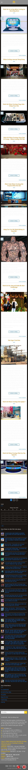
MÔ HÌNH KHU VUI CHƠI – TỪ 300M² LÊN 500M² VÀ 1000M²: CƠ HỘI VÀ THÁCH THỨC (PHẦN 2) (16, 659)
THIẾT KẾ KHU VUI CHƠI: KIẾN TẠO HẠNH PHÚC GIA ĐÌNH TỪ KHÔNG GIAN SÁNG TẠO (15, 540)
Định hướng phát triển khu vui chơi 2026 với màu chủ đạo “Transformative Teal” (16, 559)
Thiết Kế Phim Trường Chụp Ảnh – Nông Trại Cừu (14, 105)
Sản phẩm (3, 694)
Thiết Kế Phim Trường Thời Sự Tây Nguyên (14, 454)
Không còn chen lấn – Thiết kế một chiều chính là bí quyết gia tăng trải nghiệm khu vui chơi (15, 609)
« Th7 (2, 526)
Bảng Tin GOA (4, 697)
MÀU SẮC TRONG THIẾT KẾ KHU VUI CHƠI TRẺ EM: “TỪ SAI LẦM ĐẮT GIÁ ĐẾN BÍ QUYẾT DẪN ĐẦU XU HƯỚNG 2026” (15, 632)
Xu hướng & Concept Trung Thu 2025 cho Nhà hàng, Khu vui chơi (15, 580)
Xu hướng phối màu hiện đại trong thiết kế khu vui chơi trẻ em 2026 (15, 600)
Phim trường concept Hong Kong (14, 59)
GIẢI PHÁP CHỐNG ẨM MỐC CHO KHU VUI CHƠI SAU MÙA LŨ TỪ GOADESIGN (15, 572)
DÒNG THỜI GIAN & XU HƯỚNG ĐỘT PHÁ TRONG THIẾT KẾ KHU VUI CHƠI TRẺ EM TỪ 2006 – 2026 (15, 626)
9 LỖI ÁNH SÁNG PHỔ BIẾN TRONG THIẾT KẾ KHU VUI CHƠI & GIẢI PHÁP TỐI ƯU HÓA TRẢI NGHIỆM (15, 637)
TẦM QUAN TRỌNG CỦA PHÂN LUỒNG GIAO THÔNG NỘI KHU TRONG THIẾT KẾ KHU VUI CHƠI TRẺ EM (15, 621)
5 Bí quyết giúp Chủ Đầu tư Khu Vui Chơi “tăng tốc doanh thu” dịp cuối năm (15, 563)
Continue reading (14, 50)
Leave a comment (22, 55)
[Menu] (2, 2)
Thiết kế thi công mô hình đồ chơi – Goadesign (14, 286)
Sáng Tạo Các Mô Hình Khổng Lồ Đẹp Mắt (14, 230)
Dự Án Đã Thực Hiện (6, 692)
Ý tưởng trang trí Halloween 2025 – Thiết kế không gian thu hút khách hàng (16, 567)
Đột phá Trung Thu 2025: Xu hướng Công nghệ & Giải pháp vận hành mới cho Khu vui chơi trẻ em (16, 585)
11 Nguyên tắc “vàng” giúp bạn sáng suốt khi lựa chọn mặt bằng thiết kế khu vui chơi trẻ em (16, 648)
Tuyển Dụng (4, 699)
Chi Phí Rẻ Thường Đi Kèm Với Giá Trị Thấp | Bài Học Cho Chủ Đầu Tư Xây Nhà (15, 576)
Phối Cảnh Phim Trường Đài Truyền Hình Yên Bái (14, 185)
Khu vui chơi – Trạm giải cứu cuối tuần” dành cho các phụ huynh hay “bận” (15, 545)
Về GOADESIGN (5, 689)
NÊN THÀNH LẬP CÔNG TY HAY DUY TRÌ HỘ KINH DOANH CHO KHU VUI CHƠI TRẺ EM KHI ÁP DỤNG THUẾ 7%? (15, 676)
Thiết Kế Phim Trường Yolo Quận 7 (14, 402)
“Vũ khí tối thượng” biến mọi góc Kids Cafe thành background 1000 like (15, 604)
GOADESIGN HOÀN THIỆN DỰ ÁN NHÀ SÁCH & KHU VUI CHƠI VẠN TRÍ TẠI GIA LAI (15, 534)
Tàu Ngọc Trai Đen (14, 340)
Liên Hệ (3, 702)
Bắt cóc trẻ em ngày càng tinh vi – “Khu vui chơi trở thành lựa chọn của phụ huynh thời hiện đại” (16, 591)
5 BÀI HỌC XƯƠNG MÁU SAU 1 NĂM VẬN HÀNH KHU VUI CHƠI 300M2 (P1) (15, 664)
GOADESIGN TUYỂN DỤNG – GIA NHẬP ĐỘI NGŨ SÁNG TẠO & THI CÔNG (16, 549)
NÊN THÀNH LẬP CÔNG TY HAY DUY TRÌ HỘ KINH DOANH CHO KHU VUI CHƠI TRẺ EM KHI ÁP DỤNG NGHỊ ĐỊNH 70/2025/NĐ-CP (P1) (15, 669)
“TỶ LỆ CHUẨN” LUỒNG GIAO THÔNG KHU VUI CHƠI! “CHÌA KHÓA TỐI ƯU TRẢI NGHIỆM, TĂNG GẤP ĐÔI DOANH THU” (15, 643)
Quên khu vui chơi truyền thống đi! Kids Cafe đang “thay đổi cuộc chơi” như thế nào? (16, 681)
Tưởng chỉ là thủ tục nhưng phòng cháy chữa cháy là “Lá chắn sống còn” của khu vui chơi (16, 654)
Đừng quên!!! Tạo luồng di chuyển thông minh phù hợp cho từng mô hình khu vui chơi (15, 615)
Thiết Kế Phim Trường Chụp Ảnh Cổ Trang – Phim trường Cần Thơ (14, 138)
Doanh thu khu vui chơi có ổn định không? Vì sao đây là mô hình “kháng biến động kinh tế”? (15, 554)
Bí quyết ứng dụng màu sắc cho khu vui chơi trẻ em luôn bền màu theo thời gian (16, 596)
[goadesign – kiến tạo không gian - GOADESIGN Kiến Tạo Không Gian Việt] (14, 2)
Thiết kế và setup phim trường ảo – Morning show (14, 10)
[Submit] (25, 712)
